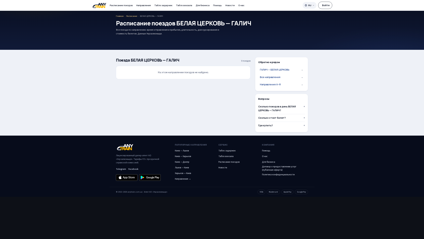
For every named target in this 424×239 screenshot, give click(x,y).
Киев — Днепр (182, 162)
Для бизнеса (203, 5)
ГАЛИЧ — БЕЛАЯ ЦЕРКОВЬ (281, 69)
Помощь (217, 5)
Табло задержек (163, 5)
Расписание (131, 16)
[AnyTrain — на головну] (99, 5)
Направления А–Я (281, 84)
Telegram (121, 169)
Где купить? (265, 125)
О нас (241, 5)
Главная (120, 16)
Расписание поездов (121, 5)
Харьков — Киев (183, 173)
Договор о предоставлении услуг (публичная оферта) (279, 168)
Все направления (281, 77)
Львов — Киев (182, 167)
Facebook (133, 169)
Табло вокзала (184, 5)
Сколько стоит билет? (272, 117)
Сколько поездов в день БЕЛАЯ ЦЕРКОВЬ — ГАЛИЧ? (277, 108)
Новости (230, 5)
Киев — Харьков (183, 156)
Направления (143, 5)
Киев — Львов (182, 150)
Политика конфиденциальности (278, 174)
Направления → (183, 179)
